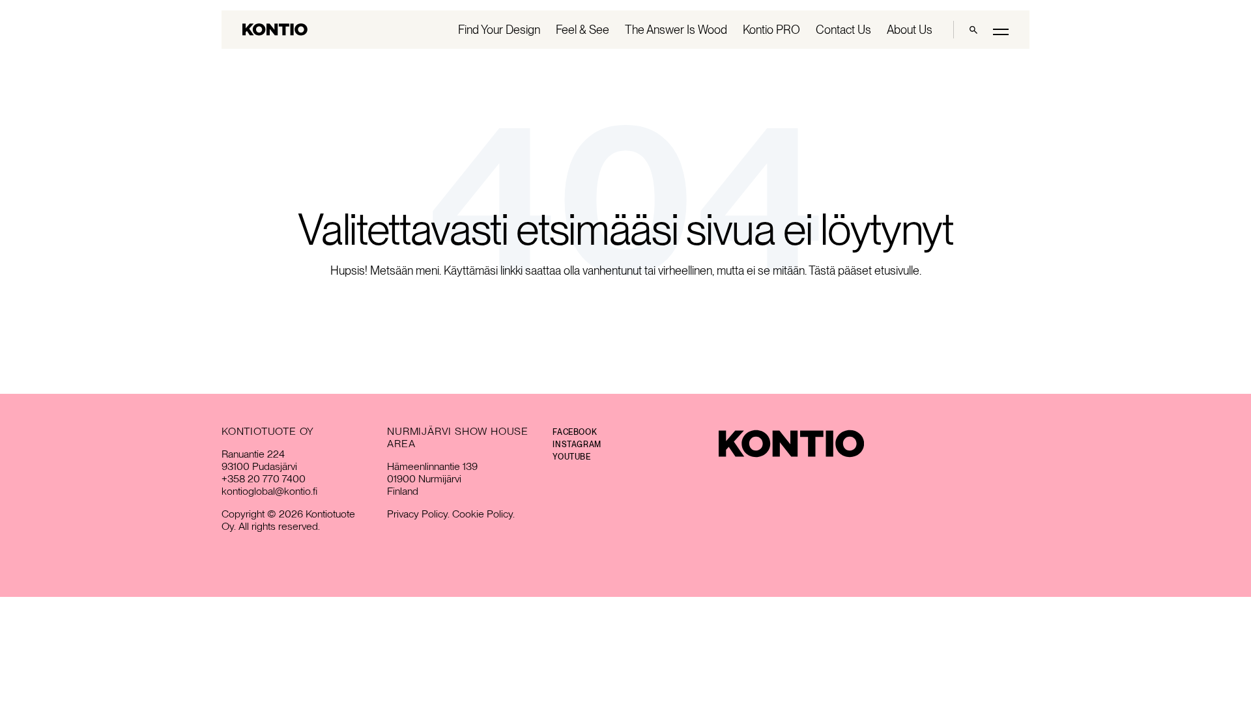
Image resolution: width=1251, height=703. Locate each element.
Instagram (577, 444)
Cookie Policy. (483, 514)
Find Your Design (499, 29)
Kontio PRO (771, 29)
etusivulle (896, 270)
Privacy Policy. (418, 514)
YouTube (571, 457)
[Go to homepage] (275, 29)
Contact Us (843, 29)
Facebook (575, 432)
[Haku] (973, 29)
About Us (909, 29)
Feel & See (582, 29)
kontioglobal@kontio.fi (269, 491)
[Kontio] (791, 443)
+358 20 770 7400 (264, 479)
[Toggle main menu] (1001, 31)
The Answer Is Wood (676, 29)
